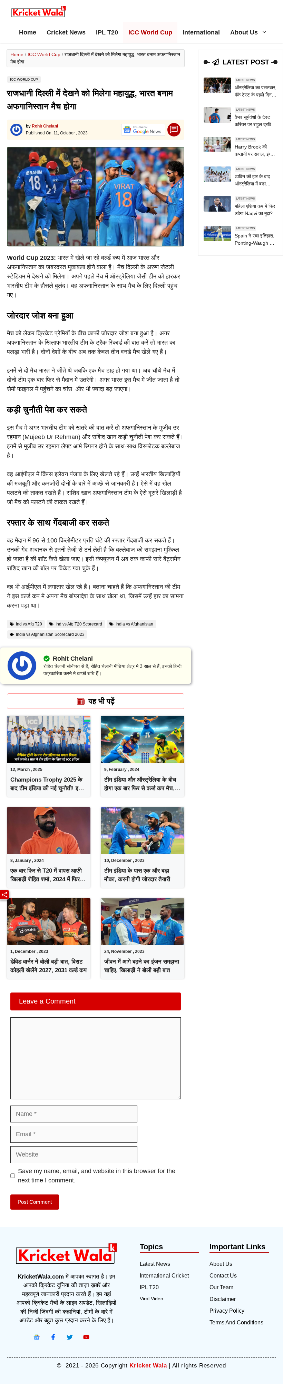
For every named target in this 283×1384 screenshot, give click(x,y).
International (201, 32)
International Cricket (164, 1276)
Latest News (245, 80)
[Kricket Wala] (38, 11)
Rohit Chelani (45, 126)
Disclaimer (222, 1299)
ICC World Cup (150, 32)
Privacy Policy (226, 1311)
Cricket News (66, 32)
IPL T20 (107, 32)
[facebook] (36, 1337)
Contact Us (223, 1276)
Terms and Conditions (236, 1322)
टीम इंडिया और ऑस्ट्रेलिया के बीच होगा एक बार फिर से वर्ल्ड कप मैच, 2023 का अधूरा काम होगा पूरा (140, 788)
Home (27, 32)
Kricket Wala (148, 1365)
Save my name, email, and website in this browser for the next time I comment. (96, 1176)
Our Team (221, 1287)
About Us (244, 32)
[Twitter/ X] (70, 1337)
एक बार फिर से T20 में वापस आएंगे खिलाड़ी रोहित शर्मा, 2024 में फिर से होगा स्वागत (47, 879)
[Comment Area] (174, 130)
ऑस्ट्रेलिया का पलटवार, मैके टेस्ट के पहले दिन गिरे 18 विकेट (255, 95)
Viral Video (151, 1298)
